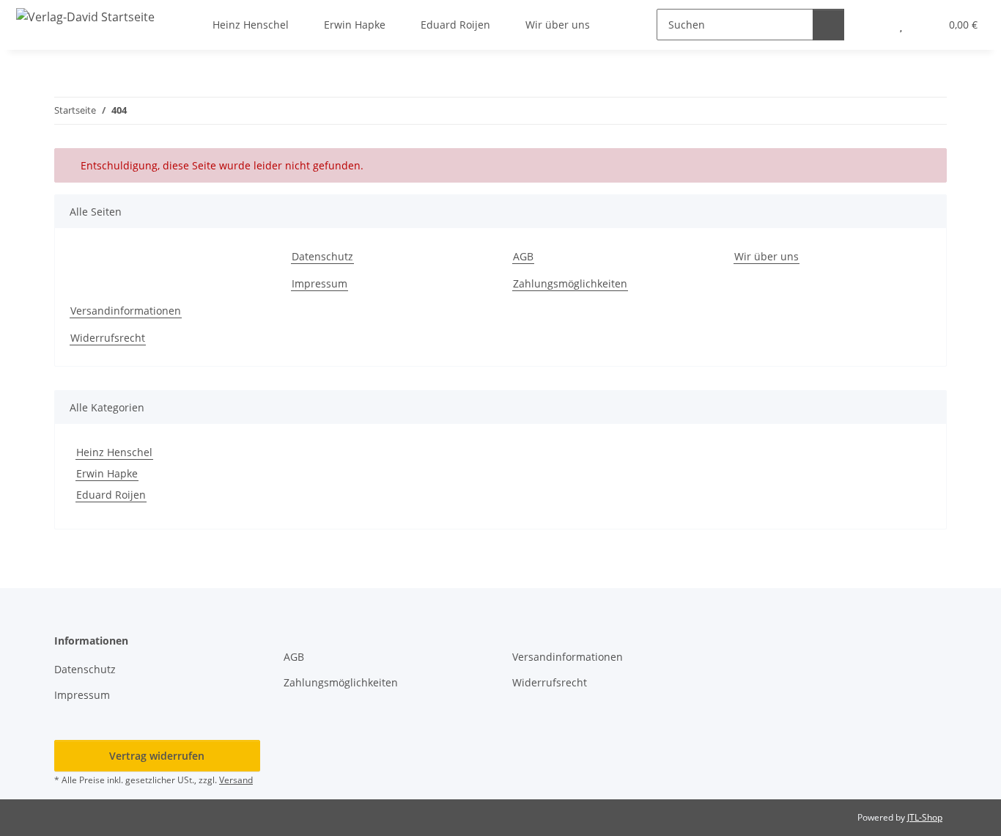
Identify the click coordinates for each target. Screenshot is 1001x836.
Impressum (319, 283)
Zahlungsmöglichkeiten (570, 283)
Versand (236, 780)
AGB (523, 256)
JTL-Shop (924, 817)
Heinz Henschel (114, 452)
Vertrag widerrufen (156, 756)
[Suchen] (828, 24)
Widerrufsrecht (107, 338)
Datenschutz (322, 256)
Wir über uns (766, 256)
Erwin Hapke (107, 473)
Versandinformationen (125, 311)
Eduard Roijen (111, 495)
